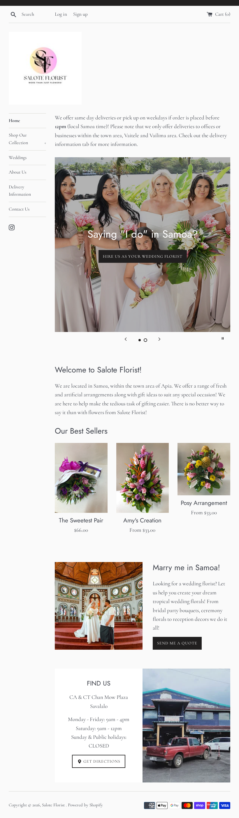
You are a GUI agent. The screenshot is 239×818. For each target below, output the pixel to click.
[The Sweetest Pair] (81, 478)
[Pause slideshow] (222, 338)
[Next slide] (159, 338)
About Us (17, 172)
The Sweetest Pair (81, 520)
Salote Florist (54, 805)
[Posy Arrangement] (204, 469)
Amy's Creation (142, 520)
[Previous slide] (125, 338)
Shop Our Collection (27, 139)
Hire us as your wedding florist (142, 256)
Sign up (80, 14)
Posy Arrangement (204, 503)
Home (14, 120)
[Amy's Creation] (142, 478)
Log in (61, 14)
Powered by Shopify (85, 805)
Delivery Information (20, 190)
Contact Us (19, 209)
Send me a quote (177, 643)
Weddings (18, 157)
